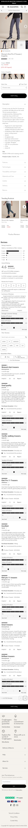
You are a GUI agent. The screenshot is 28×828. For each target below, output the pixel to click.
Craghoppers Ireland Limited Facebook (11, 805)
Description (5, 104)
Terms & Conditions (14, 813)
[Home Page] (12, 7)
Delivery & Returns (8, 748)
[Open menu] (3, 7)
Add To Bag (14, 706)
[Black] (22, 76)
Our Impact (17, 727)
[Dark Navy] (16, 76)
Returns (4, 190)
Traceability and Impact (9, 172)
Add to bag (14, 96)
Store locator (17, 740)
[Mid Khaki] (10, 76)
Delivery (4, 185)
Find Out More (6, 727)
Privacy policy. (19, 790)
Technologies (6, 167)
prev (2, 11)
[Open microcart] (25, 7)
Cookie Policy (14, 820)
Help (3, 755)
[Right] (24, 207)
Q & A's (4, 181)
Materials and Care (8, 176)
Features (5, 162)
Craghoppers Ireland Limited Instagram (14, 805)
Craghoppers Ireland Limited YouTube (17, 805)
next (26, 11)
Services (5, 768)
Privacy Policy (14, 817)
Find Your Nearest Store (14, 10)
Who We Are (5, 742)
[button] (25, 26)
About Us (5, 761)
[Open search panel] (22, 7)
